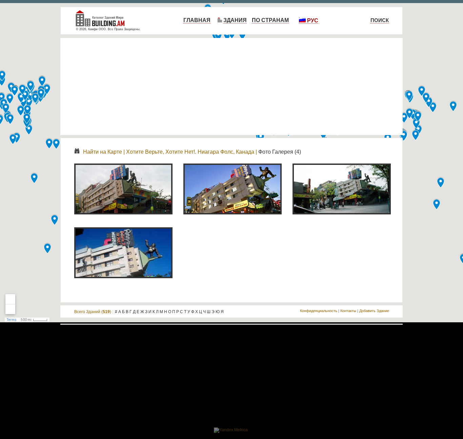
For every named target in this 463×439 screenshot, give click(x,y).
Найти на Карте (102, 152)
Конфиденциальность (318, 311)
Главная (196, 20)
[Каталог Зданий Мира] (103, 21)
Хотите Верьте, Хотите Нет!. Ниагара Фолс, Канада (190, 152)
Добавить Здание (374, 311)
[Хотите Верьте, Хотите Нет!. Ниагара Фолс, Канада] (123, 218)
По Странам (270, 20)
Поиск (379, 20)
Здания (235, 20)
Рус (312, 20)
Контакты (348, 311)
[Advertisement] (231, 86)
